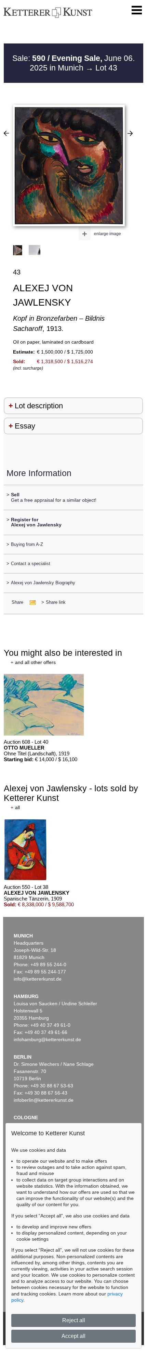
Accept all (73, 1336)
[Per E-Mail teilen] (31, 602)
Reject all (73, 1320)
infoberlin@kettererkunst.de (44, 1100)
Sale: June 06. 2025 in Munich (73, 63)
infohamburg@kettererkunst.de (47, 1039)
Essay (25, 426)
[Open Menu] (136, 10)
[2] (6, 133)
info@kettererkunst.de (38, 979)
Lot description (39, 405)
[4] (130, 133)
